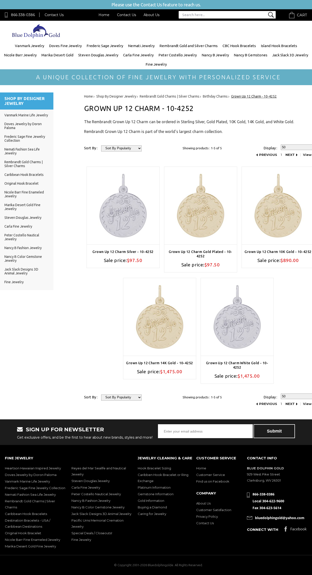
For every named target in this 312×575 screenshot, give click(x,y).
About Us (151, 15)
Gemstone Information (156, 494)
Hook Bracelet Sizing (154, 468)
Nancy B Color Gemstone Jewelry (98, 507)
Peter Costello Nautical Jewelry (96, 494)
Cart (302, 15)
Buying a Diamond (152, 507)
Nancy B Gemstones (250, 55)
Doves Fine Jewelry (65, 46)
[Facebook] (295, 530)
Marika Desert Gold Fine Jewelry (30, 546)
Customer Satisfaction (213, 510)
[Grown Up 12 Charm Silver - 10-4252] (123, 205)
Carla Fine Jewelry (138, 55)
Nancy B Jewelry (215, 55)
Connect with (262, 529)
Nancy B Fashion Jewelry (23, 248)
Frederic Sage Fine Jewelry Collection (35, 488)
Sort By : (91, 148)
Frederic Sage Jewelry (105, 46)
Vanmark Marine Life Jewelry (26, 115)
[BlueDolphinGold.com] (36, 37)
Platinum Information (154, 487)
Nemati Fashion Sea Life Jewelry (30, 494)
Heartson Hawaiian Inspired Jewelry (33, 468)
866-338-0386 (23, 15)
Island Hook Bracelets (279, 46)
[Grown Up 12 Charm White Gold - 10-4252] (237, 317)
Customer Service (210, 475)
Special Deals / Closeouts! (91, 533)
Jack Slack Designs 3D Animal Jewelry (21, 271)
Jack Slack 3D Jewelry (290, 55)
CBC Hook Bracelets (239, 46)
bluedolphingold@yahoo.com (279, 517)
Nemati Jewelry (141, 46)
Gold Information (151, 501)
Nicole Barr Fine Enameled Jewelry (32, 540)
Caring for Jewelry (152, 514)
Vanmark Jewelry (29, 46)
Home (103, 15)
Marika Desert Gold (57, 55)
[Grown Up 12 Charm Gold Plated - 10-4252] (200, 205)
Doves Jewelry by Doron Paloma (31, 475)
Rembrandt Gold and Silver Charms (188, 46)
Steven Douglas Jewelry (98, 55)
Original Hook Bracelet (21, 183)
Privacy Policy (207, 516)
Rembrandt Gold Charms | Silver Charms (23, 164)
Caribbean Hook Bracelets (24, 175)
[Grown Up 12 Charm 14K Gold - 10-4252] (159, 317)
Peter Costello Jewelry (177, 55)
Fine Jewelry (156, 64)
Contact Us (54, 15)
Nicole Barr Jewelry (20, 55)
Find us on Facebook (212, 481)
